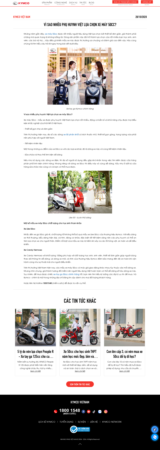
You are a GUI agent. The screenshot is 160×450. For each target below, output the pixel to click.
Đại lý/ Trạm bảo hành (125, 2)
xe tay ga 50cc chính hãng (66, 274)
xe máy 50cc (51, 33)
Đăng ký (147, 2)
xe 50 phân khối (71, 134)
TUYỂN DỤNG (66, 421)
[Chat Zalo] (155, 436)
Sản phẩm (47, 3)
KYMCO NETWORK (112, 421)
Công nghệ (60, 3)
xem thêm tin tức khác (80, 384)
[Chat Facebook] (155, 428)
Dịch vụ (73, 3)
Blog (91, 3)
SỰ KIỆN (82, 421)
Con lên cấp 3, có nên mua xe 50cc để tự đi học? (125, 354)
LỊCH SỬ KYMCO (46, 421)
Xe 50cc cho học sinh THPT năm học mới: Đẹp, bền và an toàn (80, 354)
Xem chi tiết (35, 371)
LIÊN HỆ (94, 421)
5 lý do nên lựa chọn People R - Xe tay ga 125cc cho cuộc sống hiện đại (35, 354)
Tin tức (83, 3)
